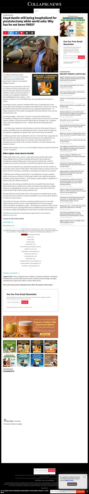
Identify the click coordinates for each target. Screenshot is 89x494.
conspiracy (39, 276)
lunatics (30, 278)
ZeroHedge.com (8, 222)
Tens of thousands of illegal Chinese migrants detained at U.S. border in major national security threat (72, 126)
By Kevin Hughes (69, 160)
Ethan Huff (16, 29)
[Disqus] (30, 395)
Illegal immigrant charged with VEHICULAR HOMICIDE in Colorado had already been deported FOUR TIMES (72, 173)
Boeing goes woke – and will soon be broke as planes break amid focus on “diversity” (73, 206)
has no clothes (14, 77)
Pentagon (53, 278)
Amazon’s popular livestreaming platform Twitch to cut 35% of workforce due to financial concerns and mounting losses (73, 191)
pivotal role (23, 147)
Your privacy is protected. (12, 307)
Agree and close (72, 484)
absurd (15, 276)
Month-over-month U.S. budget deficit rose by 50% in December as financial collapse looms (73, 134)
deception (54, 276)
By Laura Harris (69, 95)
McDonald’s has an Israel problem (69, 120)
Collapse (32, 276)
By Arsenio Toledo (70, 102)
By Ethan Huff (69, 143)
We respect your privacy (35, 478)
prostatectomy (7, 281)
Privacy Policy (44, 488)
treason (29, 281)
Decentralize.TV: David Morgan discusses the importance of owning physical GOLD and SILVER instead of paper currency (72, 199)
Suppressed (17, 281)
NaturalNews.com (8, 225)
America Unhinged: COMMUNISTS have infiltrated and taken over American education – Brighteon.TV (72, 156)
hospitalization (8, 278)
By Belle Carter (69, 82)
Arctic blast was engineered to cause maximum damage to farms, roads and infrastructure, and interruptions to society (72, 214)
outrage (47, 278)
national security (38, 278)
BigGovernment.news (10, 215)
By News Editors (69, 108)
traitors (24, 281)
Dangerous (46, 276)
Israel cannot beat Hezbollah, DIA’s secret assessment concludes (72, 86)
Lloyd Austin (23, 278)
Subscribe (80, 492)
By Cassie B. (68, 130)
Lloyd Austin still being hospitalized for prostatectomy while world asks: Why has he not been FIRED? (72, 164)
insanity (15, 278)
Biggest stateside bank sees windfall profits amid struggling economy (72, 221)
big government (24, 276)
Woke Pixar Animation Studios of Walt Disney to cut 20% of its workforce (72, 92)
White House (37, 281)
